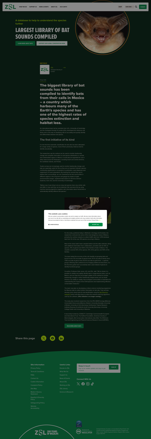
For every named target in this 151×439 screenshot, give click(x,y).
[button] (53, 224)
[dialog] (75, 219)
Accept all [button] (95, 224)
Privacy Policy (95, 220)
